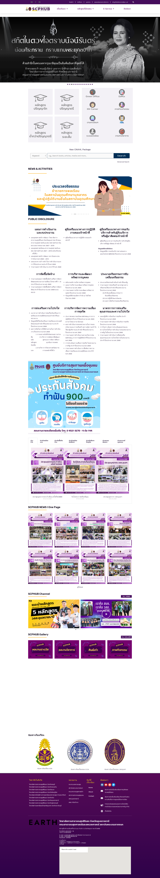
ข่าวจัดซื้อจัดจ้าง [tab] (59, 441)
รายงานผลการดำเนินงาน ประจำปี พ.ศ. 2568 (46, 267)
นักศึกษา (79, 2)
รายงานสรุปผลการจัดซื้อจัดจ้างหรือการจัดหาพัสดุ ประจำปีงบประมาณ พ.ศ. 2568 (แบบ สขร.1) (46, 289)
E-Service (107, 8)
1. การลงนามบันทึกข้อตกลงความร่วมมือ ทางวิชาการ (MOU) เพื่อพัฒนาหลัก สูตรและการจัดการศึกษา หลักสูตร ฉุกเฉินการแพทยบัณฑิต (46, 339)
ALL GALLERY (126, 637)
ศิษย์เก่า (71, 2)
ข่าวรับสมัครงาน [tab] (44, 441)
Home (91, 787)
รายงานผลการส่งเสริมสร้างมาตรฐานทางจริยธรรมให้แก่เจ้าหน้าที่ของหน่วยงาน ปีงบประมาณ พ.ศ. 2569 (114, 288)
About (91, 792)
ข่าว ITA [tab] (32, 441)
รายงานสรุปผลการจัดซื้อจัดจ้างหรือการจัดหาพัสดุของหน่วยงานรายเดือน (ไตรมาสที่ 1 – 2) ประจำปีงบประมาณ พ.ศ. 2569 (46, 281)
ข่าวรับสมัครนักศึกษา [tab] (73, 441)
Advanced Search (123, 162)
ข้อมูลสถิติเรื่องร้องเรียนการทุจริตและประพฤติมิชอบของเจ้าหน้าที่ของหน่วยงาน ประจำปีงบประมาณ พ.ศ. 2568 (46, 324)
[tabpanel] (80, 474)
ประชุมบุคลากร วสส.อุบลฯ (112, 496)
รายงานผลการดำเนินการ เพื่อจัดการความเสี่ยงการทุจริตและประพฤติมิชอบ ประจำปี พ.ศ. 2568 (79, 351)
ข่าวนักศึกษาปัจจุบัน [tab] (90, 441)
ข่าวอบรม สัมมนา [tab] (106, 441)
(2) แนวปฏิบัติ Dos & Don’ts (111, 298)
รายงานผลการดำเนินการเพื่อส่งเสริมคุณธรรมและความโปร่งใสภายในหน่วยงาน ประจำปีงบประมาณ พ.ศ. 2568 (114, 338)
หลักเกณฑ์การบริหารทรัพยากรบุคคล (77, 282)
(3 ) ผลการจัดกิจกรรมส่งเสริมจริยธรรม (115, 301)
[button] (133, 2)
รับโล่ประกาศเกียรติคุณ (80, 496)
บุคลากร (88, 2)
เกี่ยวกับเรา (61, 8)
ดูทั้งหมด (80, 587)
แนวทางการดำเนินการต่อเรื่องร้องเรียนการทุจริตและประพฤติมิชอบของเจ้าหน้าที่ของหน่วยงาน (45, 316)
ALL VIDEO (126, 596)
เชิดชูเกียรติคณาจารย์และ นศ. (120, 2)
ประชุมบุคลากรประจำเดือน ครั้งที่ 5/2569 (47, 496)
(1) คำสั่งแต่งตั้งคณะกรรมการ (112, 293)
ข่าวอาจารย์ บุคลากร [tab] (121, 441)
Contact (91, 796)
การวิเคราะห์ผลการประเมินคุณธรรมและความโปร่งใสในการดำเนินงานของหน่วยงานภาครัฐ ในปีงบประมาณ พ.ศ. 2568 (115, 330)
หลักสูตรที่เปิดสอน (84, 8)
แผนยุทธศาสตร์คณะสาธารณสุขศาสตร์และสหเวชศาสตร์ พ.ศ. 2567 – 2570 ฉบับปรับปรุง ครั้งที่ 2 (46, 251)
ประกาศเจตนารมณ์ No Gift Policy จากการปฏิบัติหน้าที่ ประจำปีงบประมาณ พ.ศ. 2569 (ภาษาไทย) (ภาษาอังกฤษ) (80, 319)
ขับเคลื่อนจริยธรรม (111, 295)
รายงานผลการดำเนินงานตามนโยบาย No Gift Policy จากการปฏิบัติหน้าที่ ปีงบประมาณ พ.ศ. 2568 (80, 338)
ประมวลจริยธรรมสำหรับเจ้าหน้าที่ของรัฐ (114, 282)
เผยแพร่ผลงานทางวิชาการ (101, 2)
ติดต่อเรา (127, 8)
